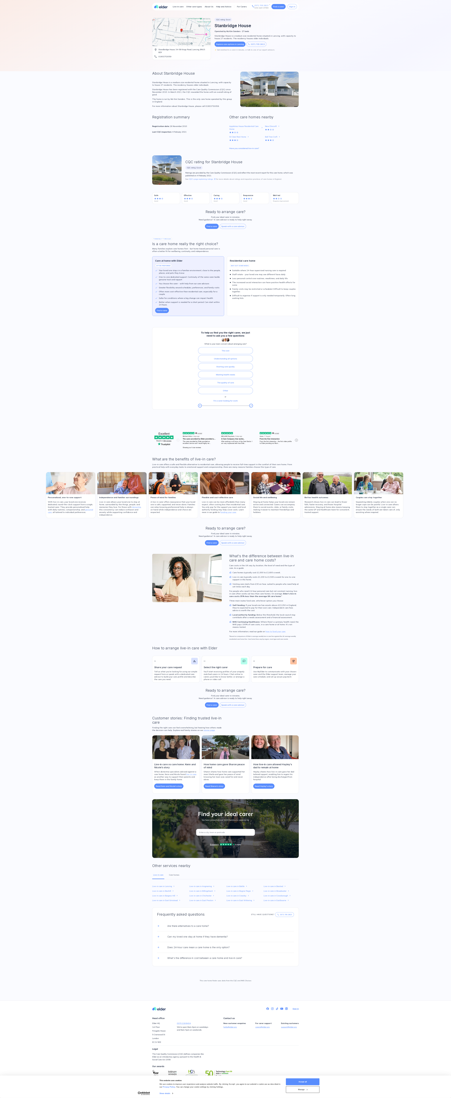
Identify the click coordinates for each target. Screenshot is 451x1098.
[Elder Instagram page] (272, 1008)
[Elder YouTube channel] (281, 1008)
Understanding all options (225, 358)
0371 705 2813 (256, 44)
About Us (209, 6)
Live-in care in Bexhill (163, 891)
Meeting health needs (225, 374)
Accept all (303, 1082)
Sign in (292, 6)
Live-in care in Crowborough (277, 895)
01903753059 (164, 56)
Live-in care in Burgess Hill (165, 895)
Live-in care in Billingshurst (202, 891)
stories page (209, 730)
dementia (136, 507)
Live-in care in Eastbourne (276, 900)
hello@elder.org (230, 1027)
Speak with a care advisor (232, 226)
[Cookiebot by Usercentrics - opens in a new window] (144, 1093)
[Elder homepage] (161, 6)
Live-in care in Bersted (275, 886)
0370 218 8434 (184, 1023)
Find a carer (278, 6)
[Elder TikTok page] (277, 1008)
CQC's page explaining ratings (202, 179)
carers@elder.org (262, 1027)
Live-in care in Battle (237, 886)
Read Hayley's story (264, 786)
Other (225, 390)
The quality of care (225, 382)
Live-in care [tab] (158, 875)
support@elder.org (289, 1027)
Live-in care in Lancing (163, 886)
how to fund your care (276, 631)
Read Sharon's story (214, 786)
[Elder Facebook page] (267, 1008)
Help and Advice (223, 6)
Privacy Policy (169, 1087)
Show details (164, 1093)
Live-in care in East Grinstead (166, 900)
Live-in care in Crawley (237, 895)
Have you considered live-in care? (244, 148)
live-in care (191, 774)
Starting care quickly (225, 366)
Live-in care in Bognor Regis (240, 891)
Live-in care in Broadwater (277, 891)
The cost (225, 350)
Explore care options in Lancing (230, 44)
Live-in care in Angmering (202, 886)
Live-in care (178, 6)
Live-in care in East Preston (202, 900)
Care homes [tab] (174, 875)
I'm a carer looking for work (225, 401)
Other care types (194, 6)
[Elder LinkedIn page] (286, 1008)
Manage (301, 1089)
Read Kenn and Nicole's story (169, 786)
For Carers (242, 6)
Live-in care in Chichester (202, 895)
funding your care (228, 512)
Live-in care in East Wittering (240, 900)
